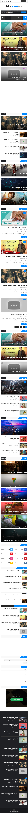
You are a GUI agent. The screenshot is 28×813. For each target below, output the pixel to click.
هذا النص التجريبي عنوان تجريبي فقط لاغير (15, 47)
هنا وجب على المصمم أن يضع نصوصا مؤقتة (10, 443)
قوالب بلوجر (23, 378)
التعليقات (7, 606)
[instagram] (5, 1)
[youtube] (6, 1)
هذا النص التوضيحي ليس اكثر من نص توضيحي (10, 403)
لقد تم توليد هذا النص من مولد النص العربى (17, 472)
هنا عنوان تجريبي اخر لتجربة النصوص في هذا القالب (15, 527)
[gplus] (3, 1)
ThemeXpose (14, 811)
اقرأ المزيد (25, 236)
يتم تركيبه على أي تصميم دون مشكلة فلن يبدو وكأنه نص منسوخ (14, 430)
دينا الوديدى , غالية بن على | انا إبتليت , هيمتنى (15, 63)
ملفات (25, 458)
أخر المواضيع (23, 209)
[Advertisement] (14, 96)
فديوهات (24, 23)
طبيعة (25, 422)
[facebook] (10, 1)
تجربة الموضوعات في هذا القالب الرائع (16, 32)
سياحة (22, 660)
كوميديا (25, 662)
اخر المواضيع (21, 606)
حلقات (25, 330)
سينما (18, 660)
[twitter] (8, 1)
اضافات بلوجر (23, 418)
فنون (25, 53)
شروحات (24, 161)
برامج (25, 113)
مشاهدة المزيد (3, 113)
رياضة (25, 381)
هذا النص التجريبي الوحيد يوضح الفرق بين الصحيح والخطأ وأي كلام (15, 390)
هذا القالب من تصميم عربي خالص (11, 146)
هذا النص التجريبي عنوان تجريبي (19, 77)
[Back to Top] (14, 810)
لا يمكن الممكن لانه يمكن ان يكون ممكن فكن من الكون (15, 200)
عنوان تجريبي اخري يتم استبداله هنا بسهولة (12, 593)
